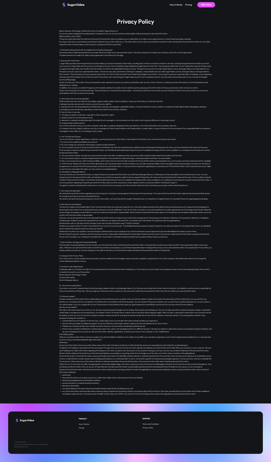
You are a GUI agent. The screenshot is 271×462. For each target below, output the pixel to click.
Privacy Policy (147, 428)
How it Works (84, 424)
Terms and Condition (150, 424)
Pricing (81, 428)
